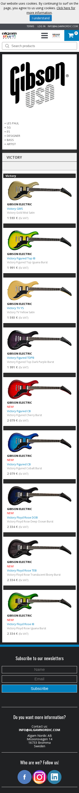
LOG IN (40, 26)
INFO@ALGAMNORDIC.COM (63, 26)
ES (8, 132)
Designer (13, 136)
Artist (11, 144)
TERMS (29, 26)
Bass (10, 140)
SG (9, 127)
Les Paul (13, 123)
